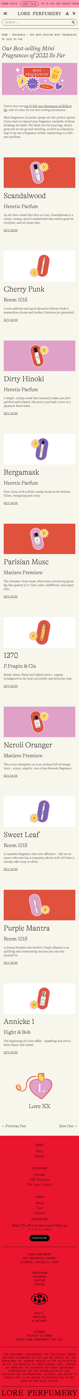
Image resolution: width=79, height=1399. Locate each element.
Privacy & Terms (39, 1335)
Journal (39, 1174)
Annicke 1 (19, 1021)
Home (5, 35)
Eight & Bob (17, 1032)
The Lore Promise (40, 1184)
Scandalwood (25, 195)
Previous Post (14, 1126)
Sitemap (39, 1331)
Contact (39, 1213)
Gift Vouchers (39, 1179)
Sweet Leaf (21, 834)
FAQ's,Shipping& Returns (39, 1317)
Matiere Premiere (23, 572)
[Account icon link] (67, 13)
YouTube (39, 1280)
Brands (39, 1156)
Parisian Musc (26, 562)
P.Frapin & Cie (20, 666)
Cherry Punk (24, 289)
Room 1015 (15, 300)
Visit (39, 1208)
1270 (11, 655)
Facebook (39, 1276)
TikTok (39, 1284)
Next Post (68, 1126)
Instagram (39, 1272)
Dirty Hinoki (24, 379)
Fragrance (18, 35)
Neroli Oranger (28, 745)
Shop (39, 1151)
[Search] (73, 22)
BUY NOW (11, 230)
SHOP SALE (21, 4)
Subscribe (39, 1238)
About (39, 1203)
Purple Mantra (27, 928)
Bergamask (21, 472)
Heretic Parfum (21, 206)
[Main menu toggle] (5, 13)
